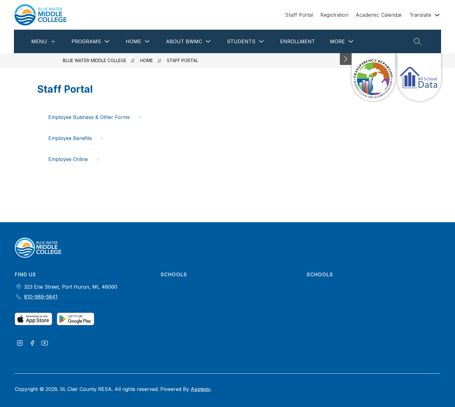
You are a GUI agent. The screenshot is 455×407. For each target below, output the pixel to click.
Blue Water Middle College (94, 60)
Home (133, 41)
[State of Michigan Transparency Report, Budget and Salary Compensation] (373, 77)
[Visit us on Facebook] (32, 344)
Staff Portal (299, 15)
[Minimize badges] (346, 59)
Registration (334, 15)
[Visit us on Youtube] (45, 344)
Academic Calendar (379, 15)
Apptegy (200, 389)
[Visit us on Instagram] (20, 344)
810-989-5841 (41, 297)
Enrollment (297, 41)
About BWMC (184, 41)
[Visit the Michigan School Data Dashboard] (419, 77)
